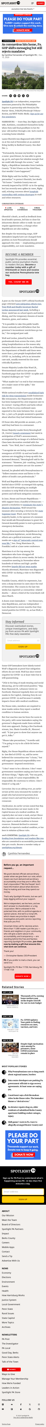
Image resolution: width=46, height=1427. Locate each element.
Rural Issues (8, 1313)
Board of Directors (11, 1224)
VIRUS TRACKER (37, 209)
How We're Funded (11, 1383)
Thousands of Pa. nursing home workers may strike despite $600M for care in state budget (32, 999)
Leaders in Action (10, 1387)
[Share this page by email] (10, 95)
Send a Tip (7, 1256)
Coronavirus (8, 41)
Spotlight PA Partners (12, 1229)
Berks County (8, 1238)
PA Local (6, 1348)
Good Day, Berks (10, 1352)
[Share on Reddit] (27, 95)
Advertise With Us (11, 1260)
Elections (6, 1277)
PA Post (6, 1339)
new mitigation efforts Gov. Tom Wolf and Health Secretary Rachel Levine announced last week (22, 307)
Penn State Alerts (10, 1357)
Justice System (9, 1300)
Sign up (23, 1199)
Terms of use (6, 1424)
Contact (6, 1251)
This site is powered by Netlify (23, 1418)
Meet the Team (9, 1220)
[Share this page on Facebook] (14, 95)
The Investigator (10, 1343)
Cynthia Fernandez (19, 853)
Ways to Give (8, 1374)
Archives (6, 1327)
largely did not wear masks (24, 566)
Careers (5, 1242)
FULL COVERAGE (22, 209)
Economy (6, 1272)
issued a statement (22, 433)
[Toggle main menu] (32, 3)
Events (5, 1286)
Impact (5, 1233)
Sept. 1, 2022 (7, 992)
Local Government (11, 1304)
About (5, 1211)
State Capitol (8, 1318)
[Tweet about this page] (23, 95)
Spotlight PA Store (11, 1392)
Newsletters (9, 1334)
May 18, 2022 (7, 1040)
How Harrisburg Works (13, 1295)
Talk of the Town (10, 1361)
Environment (8, 1281)
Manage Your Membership (15, 1378)
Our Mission (8, 1215)
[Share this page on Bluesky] (19, 95)
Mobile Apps (8, 1247)
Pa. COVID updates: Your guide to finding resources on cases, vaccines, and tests (30, 1023)
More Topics (8, 1322)
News (5, 1268)
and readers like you (34, 838)
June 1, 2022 (7, 1016)
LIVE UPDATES (8, 209)
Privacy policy (39, 1424)
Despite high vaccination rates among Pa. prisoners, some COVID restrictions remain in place (32, 1048)
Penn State (7, 1309)
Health (5, 1291)
